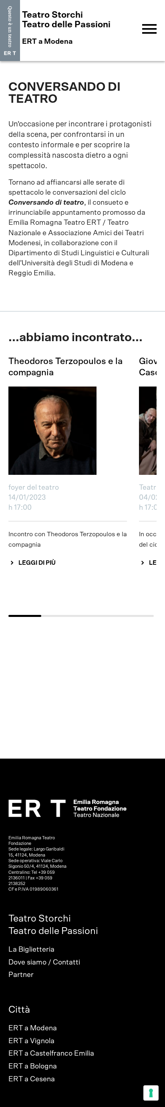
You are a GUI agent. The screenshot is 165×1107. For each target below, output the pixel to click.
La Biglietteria (31, 949)
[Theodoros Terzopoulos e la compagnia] (67, 431)
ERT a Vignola (31, 1041)
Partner (21, 975)
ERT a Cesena (31, 1079)
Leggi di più (37, 563)
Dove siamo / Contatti (44, 962)
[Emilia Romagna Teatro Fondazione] (10, 30)
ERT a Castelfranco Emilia (51, 1053)
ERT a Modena (32, 1028)
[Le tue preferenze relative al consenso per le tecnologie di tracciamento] (151, 1093)
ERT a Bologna (32, 1066)
